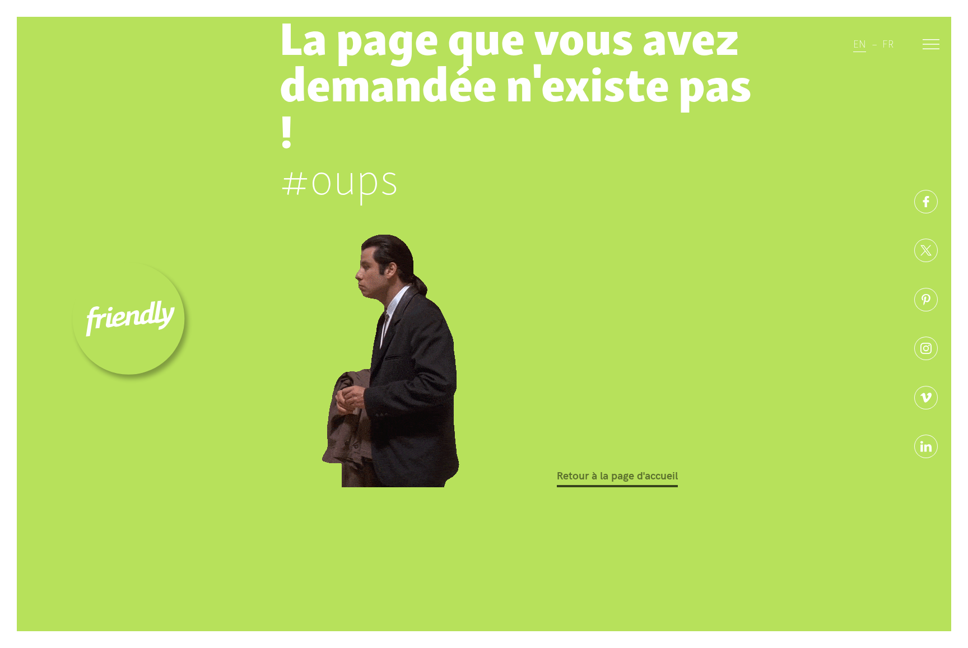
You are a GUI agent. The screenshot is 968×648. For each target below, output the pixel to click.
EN (859, 43)
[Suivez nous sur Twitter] (926, 250)
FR (887, 43)
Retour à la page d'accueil (617, 475)
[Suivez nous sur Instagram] (926, 348)
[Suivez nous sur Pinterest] (926, 299)
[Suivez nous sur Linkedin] (926, 446)
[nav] (931, 46)
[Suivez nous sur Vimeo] (926, 397)
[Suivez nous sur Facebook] (926, 201)
